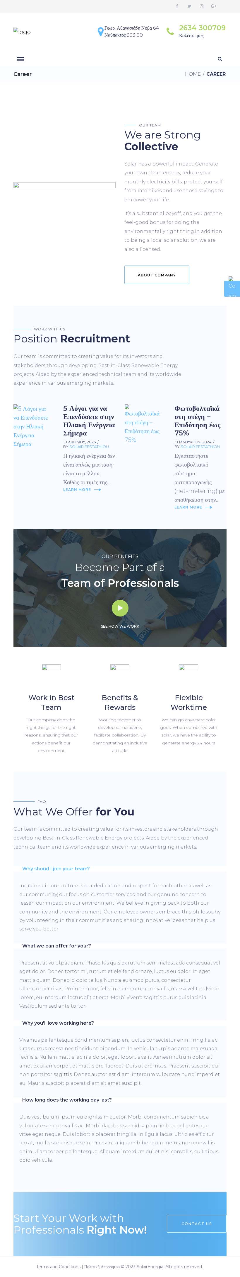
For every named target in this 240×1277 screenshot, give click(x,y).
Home (193, 74)
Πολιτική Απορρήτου (102, 1266)
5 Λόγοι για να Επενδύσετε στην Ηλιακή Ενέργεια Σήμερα (89, 420)
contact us (196, 1224)
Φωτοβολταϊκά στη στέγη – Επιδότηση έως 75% (197, 420)
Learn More (77, 489)
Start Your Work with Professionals (80, 1224)
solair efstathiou (89, 446)
